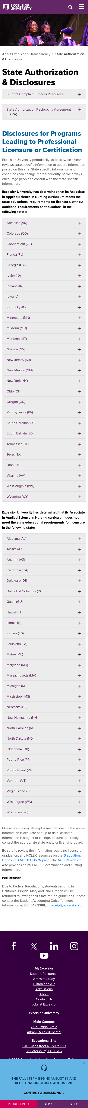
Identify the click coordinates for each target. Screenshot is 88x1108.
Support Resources (44, 973)
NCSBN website (70, 860)
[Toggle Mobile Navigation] (83, 6)
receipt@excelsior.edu (66, 905)
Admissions (44, 989)
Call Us (74, 1104)
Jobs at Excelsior (44, 1004)
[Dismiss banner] (84, 1063)
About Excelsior (14, 54)
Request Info (18, 1104)
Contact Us (44, 999)
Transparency (40, 54)
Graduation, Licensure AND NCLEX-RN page (41, 857)
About (44, 994)
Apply (48, 1104)
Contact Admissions (42, 1093)
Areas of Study (44, 978)
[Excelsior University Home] (16, 5)
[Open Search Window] (70, 7)
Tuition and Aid (44, 983)
